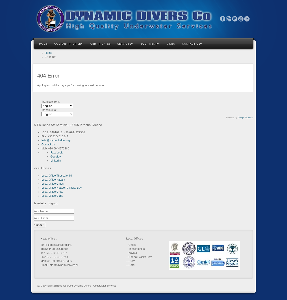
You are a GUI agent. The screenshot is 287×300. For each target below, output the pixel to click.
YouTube (241, 19)
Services (124, 43)
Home (43, 43)
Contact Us (48, 144)
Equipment (149, 43)
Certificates (100, 43)
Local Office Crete (52, 191)
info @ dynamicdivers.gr (56, 140)
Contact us (191, 43)
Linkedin (235, 19)
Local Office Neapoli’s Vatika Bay (61, 187)
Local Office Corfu (52, 195)
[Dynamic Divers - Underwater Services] (143, 18)
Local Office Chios (52, 183)
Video (171, 43)
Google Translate (246, 118)
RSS (247, 19)
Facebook (223, 19)
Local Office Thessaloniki (56, 175)
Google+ (229, 19)
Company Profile (67, 43)
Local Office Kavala (53, 179)
